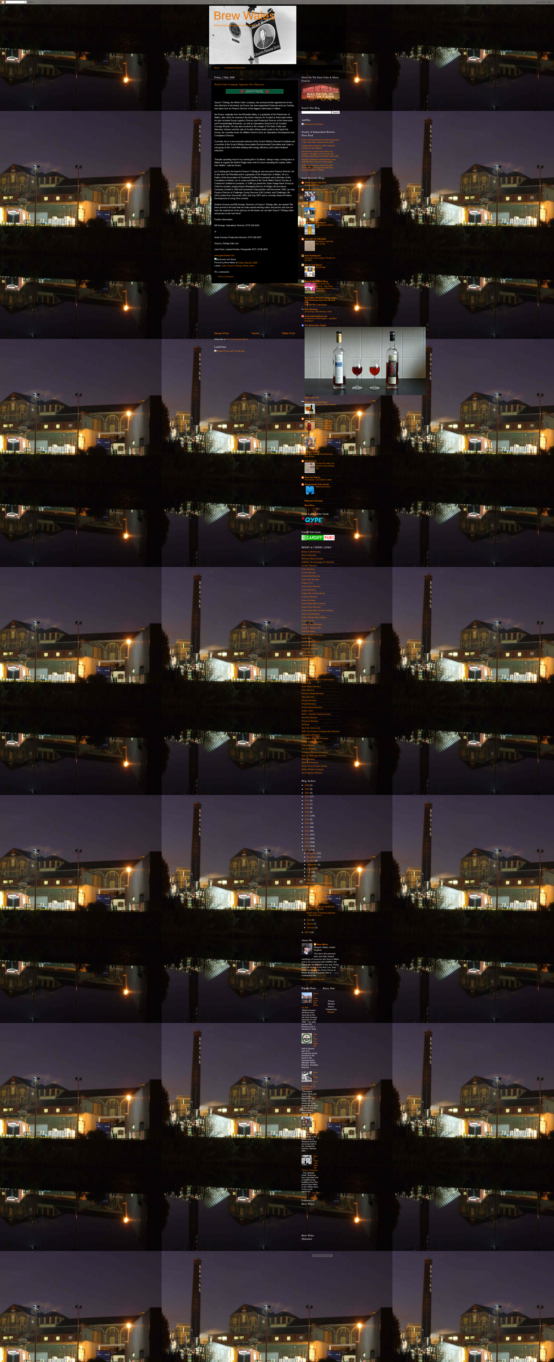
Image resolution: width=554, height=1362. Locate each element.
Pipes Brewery (308, 697)
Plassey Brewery (309, 700)
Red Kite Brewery (309, 718)
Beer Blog (309, 505)
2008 (307, 850)
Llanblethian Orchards (312, 655)
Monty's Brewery (309, 669)
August (310, 868)
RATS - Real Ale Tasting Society (316, 714)
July (309, 872)
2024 (307, 789)
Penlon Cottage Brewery (313, 693)
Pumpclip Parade (313, 435)
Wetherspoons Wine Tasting (319, 883)
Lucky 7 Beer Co (309, 662)
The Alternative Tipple (315, 325)
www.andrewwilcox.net (316, 316)
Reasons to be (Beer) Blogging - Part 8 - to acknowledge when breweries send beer (324, 424)
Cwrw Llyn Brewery (310, 579)
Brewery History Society (312, 559)
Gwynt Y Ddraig (235, 266)
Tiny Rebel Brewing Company (315, 738)
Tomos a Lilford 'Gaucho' (326, 404)
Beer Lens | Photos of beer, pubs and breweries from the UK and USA (321, 300)
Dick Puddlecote (313, 256)
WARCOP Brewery (310, 763)
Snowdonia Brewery (311, 735)
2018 (307, 812)
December (312, 853)
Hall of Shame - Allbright (315, 1040)
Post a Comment (225, 276)
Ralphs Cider (307, 711)
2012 (307, 835)
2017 (307, 816)
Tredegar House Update (317, 903)
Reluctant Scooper (314, 501)
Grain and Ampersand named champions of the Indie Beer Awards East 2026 (320, 141)
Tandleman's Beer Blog (316, 189)
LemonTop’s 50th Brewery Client (318, 312)
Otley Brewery (308, 690)
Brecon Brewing (309, 555)
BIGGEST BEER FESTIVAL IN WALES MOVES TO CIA (320, 894)
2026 (307, 785)
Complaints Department (234, 67)
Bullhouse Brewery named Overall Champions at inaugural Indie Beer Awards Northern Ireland (317, 167)
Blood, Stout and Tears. (316, 402)
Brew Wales (244, 15)
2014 (307, 827)
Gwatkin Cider (308, 621)
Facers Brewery (309, 590)
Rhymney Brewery (310, 721)
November (312, 857)
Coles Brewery (308, 569)
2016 (307, 819)
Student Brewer (312, 452)
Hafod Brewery (308, 631)
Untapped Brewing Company (315, 752)
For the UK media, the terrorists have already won (325, 465)
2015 (307, 823)
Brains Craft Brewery (311, 552)
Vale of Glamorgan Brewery (314, 756)
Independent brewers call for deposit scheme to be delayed (318, 147)
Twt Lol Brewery (309, 749)
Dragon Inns (307, 583)
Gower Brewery (309, 600)
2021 (307, 800)
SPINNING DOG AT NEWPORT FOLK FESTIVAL (320, 908)
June (309, 876)
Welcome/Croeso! (323, 487)
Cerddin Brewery (309, 566)
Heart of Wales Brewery (312, 635)
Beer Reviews (311, 309)
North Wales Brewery (311, 686)
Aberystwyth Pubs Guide (317, 484)
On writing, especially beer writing (325, 242)
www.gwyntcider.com (224, 255)
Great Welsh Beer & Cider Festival (317, 610)
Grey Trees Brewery (311, 614)
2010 (307, 842)
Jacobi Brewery (309, 645)
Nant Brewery (308, 676)
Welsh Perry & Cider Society (314, 766)
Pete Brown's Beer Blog (316, 281)
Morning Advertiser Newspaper (316, 673)
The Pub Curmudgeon (315, 223)
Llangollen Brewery (310, 659)
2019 (307, 808)
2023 (307, 793)
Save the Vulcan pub (311, 728)
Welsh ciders (249, 266)
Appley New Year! (312, 398)
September (312, 865)
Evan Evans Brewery (311, 586)
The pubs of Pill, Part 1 (315, 1124)
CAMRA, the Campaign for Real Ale (318, 562)
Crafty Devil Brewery (311, 576)
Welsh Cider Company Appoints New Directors (239, 84)
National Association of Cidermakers (318, 680)
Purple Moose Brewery (312, 707)
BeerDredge (320, 267)
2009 (307, 846)
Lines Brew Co (308, 652)
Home (217, 67)
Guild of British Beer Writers (314, 617)
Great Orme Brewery (311, 607)
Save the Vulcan (312, 477)
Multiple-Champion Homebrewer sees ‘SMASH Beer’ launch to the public (319, 160)
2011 (307, 838)
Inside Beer (307, 638)
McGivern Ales (308, 666)
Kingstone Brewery (310, 649)
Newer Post (221, 333)
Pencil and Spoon (313, 265)
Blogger (330, 1012)
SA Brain (305, 724)
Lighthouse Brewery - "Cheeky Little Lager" (324, 438)
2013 (307, 831)
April (309, 920)
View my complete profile (313, 979)
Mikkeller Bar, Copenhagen (316, 305)
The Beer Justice (313, 419)
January (311, 927)
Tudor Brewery (308, 745)
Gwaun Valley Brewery (312, 624)
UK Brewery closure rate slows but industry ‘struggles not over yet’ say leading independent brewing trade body (320, 153)
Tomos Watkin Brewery (312, 742)
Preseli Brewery (309, 704)
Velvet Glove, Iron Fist (315, 183)
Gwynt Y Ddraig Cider (311, 628)
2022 (307, 797)
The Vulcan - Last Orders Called (318, 480)
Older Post (288, 333)
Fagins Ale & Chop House (313, 593)
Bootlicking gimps (312, 185)
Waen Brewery (308, 759)
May (309, 880)
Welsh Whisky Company (313, 769)
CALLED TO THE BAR (315, 239)
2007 (307, 932)
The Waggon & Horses (325, 208)
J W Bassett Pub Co (311, 642)
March (310, 924)
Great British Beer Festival (313, 603)
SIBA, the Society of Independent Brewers (321, 731)
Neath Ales (306, 683)
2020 (307, 804)
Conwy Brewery (309, 572)
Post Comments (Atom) (237, 339)
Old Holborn (311, 461)
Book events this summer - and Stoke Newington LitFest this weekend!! (325, 287)
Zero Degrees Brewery (312, 773)
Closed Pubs (311, 206)
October (311, 861)
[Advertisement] (254, 307)
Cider (224, 266)
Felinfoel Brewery (309, 597)
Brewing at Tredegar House (319, 899)
